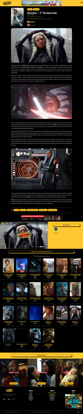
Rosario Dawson (52, 210)
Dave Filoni (23, 210)
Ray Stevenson (43, 210)
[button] (81, 2)
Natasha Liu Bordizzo (32, 210)
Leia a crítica (14, 383)
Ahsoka (30, 9)
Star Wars (36, 9)
